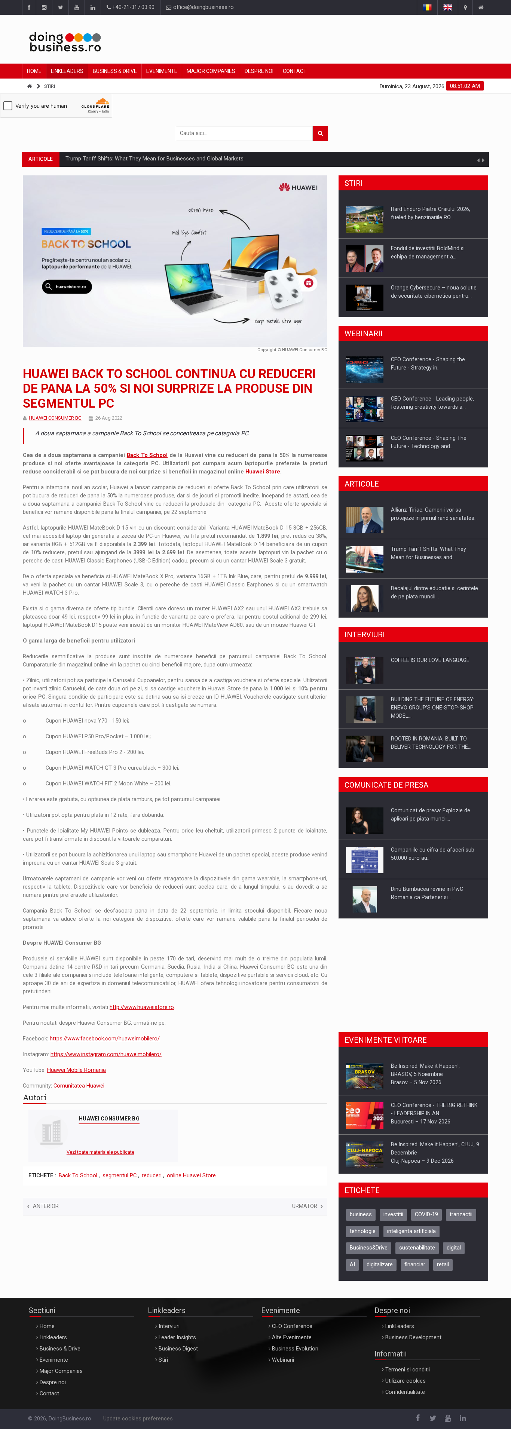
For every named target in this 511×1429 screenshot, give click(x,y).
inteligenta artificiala (411, 1231)
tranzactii (461, 1214)
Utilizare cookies (405, 1381)
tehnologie (363, 1231)
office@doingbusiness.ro (203, 7)
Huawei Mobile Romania (76, 1070)
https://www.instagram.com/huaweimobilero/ (106, 1054)
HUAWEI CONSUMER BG (55, 418)
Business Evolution (295, 1349)
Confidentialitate (405, 1392)
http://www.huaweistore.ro (142, 1007)
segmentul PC (119, 1175)
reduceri (152, 1175)
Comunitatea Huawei (78, 1086)
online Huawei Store (191, 1175)
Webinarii (283, 1360)
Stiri (49, 86)
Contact (295, 71)
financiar (414, 1264)
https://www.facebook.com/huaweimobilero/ (104, 1039)
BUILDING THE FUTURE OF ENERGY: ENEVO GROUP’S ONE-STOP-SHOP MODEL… (432, 668)
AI (352, 1264)
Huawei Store (262, 472)
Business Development (413, 1337)
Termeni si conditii (407, 1370)
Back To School (147, 455)
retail (443, 1264)
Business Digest (178, 1349)
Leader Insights (177, 1337)
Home (34, 71)
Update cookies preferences (138, 1419)
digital (454, 1248)
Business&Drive (369, 1248)
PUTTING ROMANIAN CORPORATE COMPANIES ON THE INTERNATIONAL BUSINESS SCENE (435, 747)
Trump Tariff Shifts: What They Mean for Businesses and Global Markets (154, 159)
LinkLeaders (399, 1326)
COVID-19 (426, 1214)
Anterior (46, 1206)
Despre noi (259, 71)
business (361, 1214)
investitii (393, 1214)
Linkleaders (67, 71)
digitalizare (380, 1264)
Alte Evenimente (292, 1337)
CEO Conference (292, 1326)
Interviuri (169, 1326)
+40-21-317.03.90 (132, 7)
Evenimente (161, 71)
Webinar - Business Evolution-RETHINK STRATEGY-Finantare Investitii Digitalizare (427, 446)
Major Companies (211, 71)
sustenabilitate (417, 1248)
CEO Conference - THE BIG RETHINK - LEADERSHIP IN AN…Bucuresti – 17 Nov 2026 (434, 1074)
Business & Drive (115, 71)
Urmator (304, 1206)
